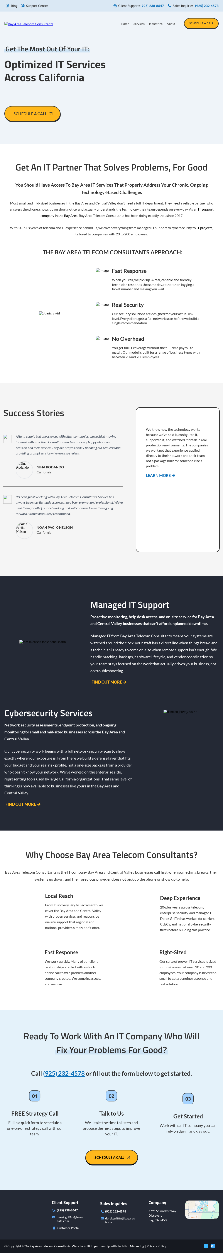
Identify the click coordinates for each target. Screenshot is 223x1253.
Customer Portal (68, 1228)
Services (139, 23)
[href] (202, 1209)
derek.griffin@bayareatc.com (70, 1219)
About (171, 23)
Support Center (37, 6)
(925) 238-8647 (67, 1210)
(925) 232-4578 (115, 1211)
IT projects (204, 228)
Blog (14, 6)
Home (125, 23)
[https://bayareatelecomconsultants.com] (28, 23)
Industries (155, 23)
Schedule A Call (201, 23)
